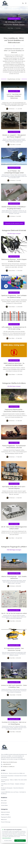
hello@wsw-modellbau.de (8, 766)
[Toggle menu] (25, 3)
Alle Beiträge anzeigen (14, 233)
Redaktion (4, 797)
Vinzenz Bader (4, 805)
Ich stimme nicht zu (8, 840)
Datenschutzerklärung (6, 837)
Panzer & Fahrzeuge (14, 131)
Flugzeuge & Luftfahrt (14, 18)
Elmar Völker (4, 800)
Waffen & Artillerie (14, 406)
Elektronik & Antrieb (14, 203)
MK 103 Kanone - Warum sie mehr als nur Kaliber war (13, 773)
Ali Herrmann (4, 803)
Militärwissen (4, 819)
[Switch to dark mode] (23, 3)
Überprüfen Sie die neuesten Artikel (14, 223)
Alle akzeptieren (20, 840)
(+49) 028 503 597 (7, 764)
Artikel (3, 770)
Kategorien (4, 809)
